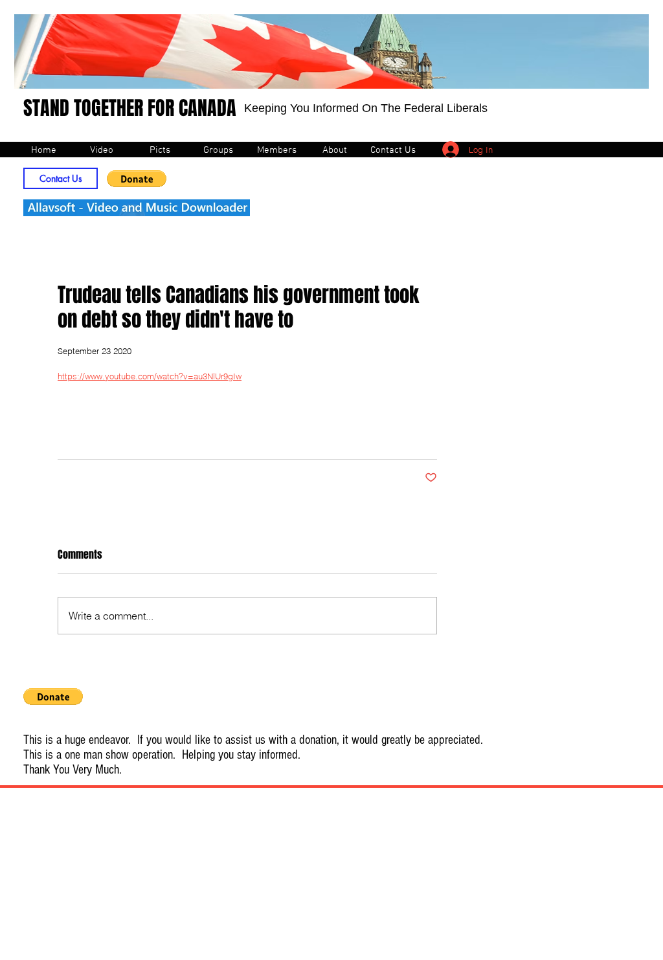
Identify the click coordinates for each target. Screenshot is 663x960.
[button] (136, 178)
